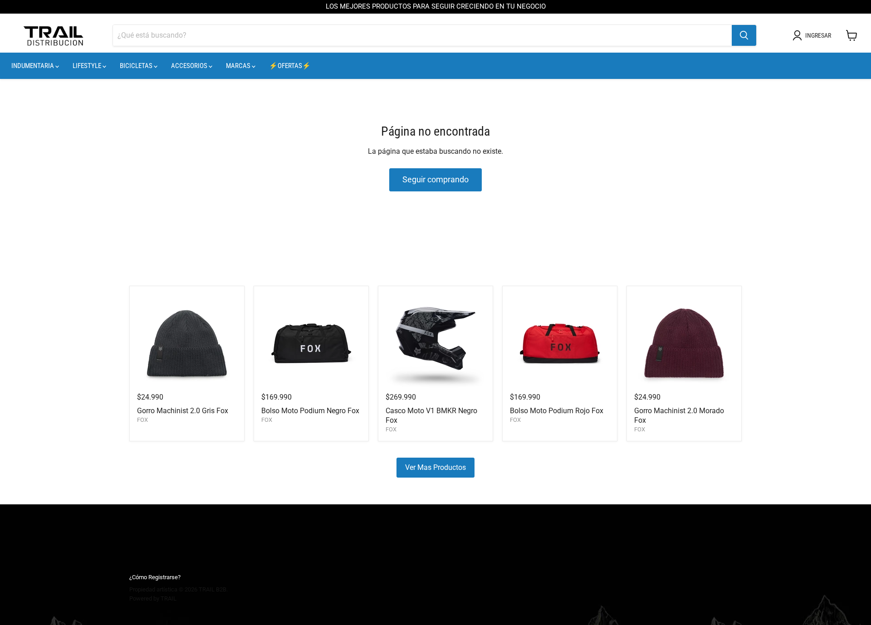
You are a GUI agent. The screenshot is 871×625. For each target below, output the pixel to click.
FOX (142, 419)
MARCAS (239, 66)
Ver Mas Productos (435, 467)
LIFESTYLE (88, 66)
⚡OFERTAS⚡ (290, 66)
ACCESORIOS (190, 66)
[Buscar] (744, 35)
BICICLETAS (137, 66)
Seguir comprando (435, 179)
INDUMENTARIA (33, 66)
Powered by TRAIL (152, 598)
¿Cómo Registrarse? (155, 577)
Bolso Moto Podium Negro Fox (310, 410)
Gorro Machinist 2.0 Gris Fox (182, 410)
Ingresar (818, 35)
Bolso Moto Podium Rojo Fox (556, 410)
